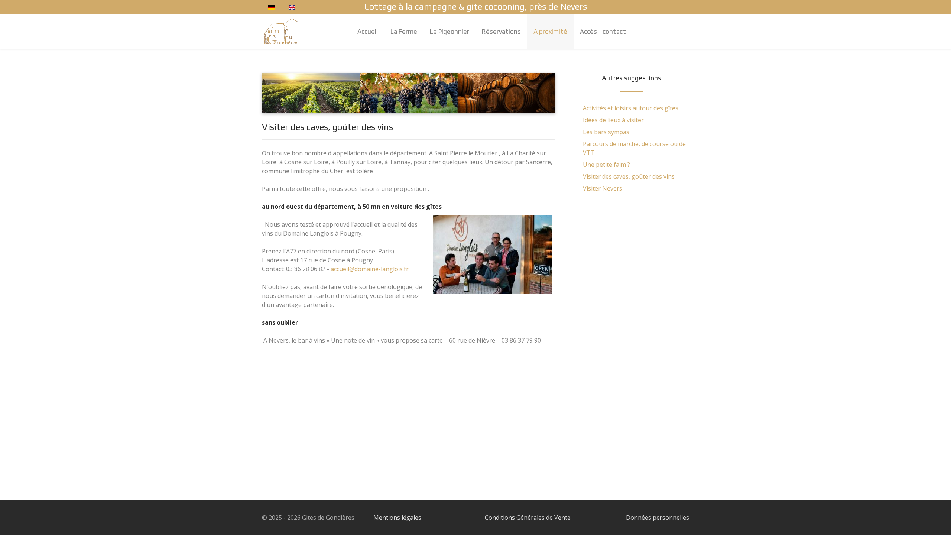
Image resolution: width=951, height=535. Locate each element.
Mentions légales (397, 517)
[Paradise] (280, 31)
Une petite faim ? (606, 164)
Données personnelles (657, 517)
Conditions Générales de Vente (528, 517)
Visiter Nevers (602, 188)
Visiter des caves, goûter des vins (629, 176)
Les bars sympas (606, 132)
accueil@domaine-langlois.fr (370, 269)
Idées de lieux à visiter (613, 120)
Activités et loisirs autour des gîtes (630, 108)
